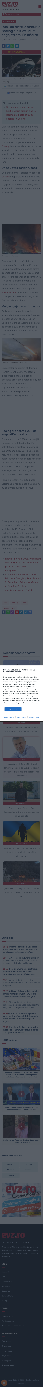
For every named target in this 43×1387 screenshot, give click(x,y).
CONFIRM (13, 709)
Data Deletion (9, 717)
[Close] (39, 670)
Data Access (21, 717)
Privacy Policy (34, 717)
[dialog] (21, 693)
